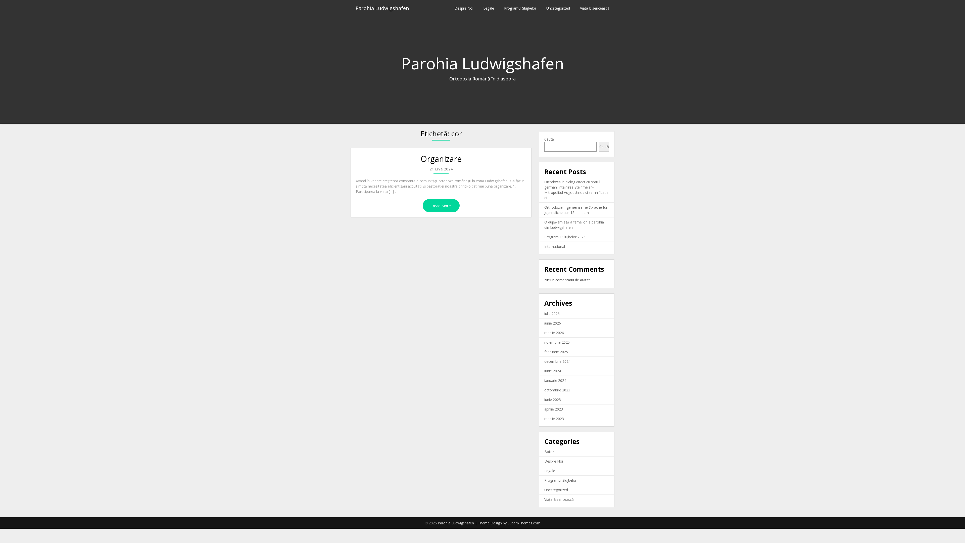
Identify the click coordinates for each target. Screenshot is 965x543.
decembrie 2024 (557, 361)
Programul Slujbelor (520, 8)
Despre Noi (464, 8)
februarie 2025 (556, 351)
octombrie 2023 (557, 390)
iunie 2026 (552, 323)
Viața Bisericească (594, 8)
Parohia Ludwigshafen (382, 8)
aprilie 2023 (553, 409)
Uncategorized (558, 8)
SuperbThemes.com (524, 523)
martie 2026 (554, 332)
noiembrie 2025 (557, 342)
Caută (549, 139)
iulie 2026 (552, 313)
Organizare (441, 158)
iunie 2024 (552, 371)
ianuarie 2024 (555, 380)
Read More (441, 205)
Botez (549, 451)
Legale (488, 8)
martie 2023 (554, 418)
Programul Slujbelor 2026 (565, 237)
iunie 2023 (552, 399)
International (554, 246)
